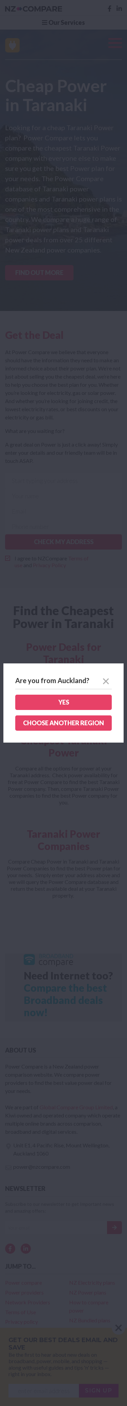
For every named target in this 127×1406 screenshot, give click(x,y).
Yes (63, 702)
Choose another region (63, 723)
